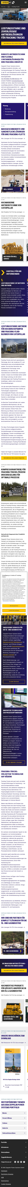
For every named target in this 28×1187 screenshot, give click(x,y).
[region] (14, 593)
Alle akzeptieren (14, 605)
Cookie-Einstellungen (14, 610)
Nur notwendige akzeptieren (14, 614)
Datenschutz (6, 600)
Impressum (12, 600)
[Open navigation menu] (25, 2)
